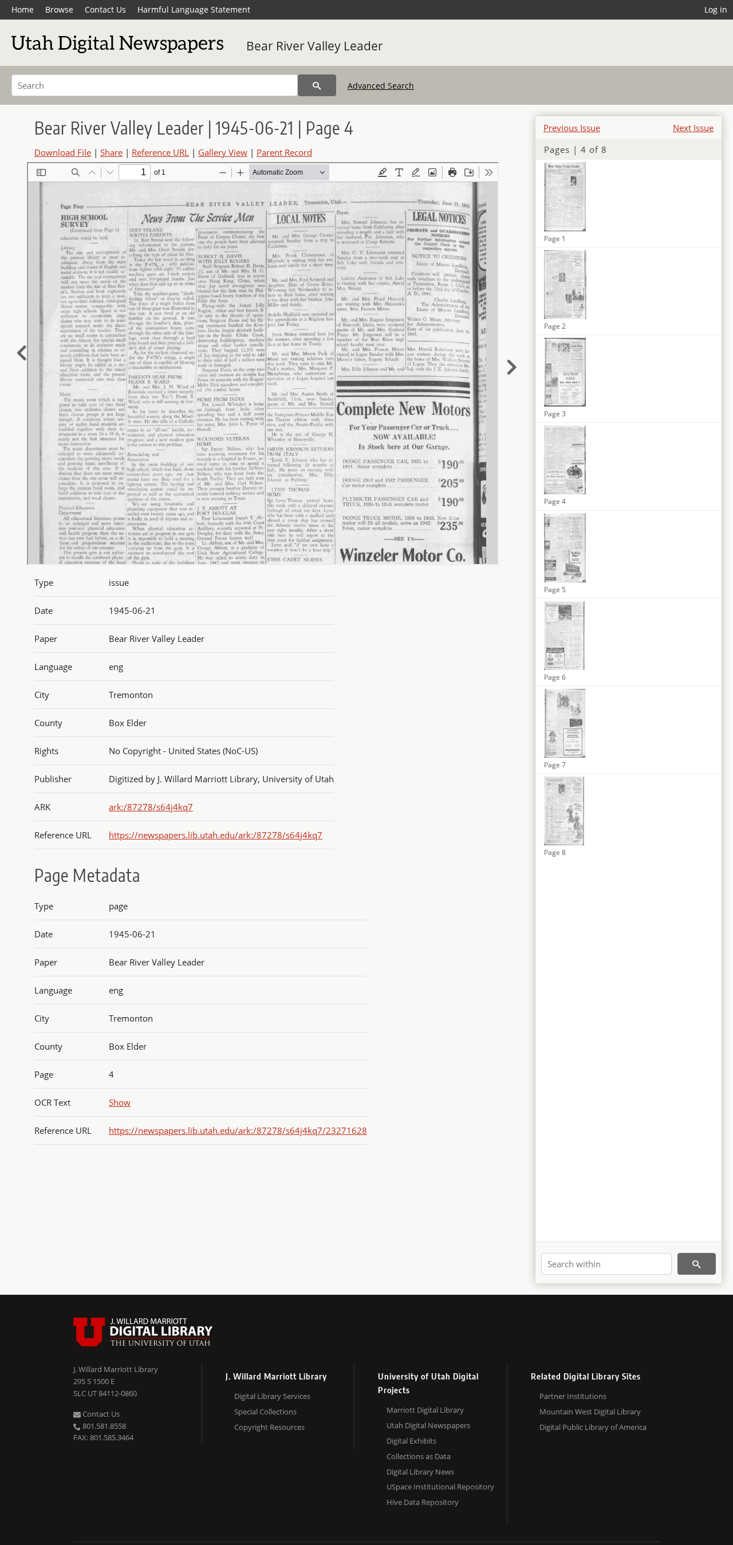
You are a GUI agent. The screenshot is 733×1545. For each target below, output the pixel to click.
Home (22, 9)
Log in (715, 9)
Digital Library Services (272, 1396)
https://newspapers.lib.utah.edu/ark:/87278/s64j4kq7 (215, 835)
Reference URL (160, 152)
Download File (62, 152)
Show (120, 1102)
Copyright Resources (269, 1427)
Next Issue (693, 127)
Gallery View (222, 152)
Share (111, 152)
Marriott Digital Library (425, 1410)
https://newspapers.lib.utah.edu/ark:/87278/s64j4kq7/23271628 (238, 1130)
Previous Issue (571, 127)
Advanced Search (381, 85)
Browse (59, 9)
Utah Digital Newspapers (428, 1425)
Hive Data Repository (423, 1502)
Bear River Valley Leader (314, 46)
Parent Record (284, 152)
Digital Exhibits (411, 1441)
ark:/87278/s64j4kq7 (151, 807)
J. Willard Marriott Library (115, 1369)
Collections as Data (419, 1456)
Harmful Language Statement (193, 9)
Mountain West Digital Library (590, 1411)
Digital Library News (420, 1472)
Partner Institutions (572, 1396)
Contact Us (105, 9)
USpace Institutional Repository (440, 1486)
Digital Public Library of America (593, 1427)
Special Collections (265, 1411)
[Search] (317, 85)
